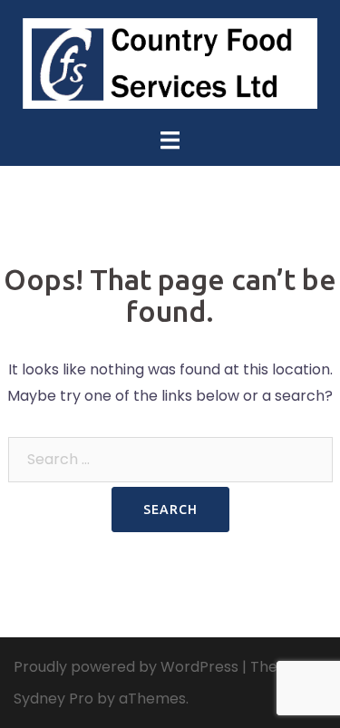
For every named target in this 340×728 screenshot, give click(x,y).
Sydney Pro (53, 698)
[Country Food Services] (170, 62)
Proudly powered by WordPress (126, 666)
